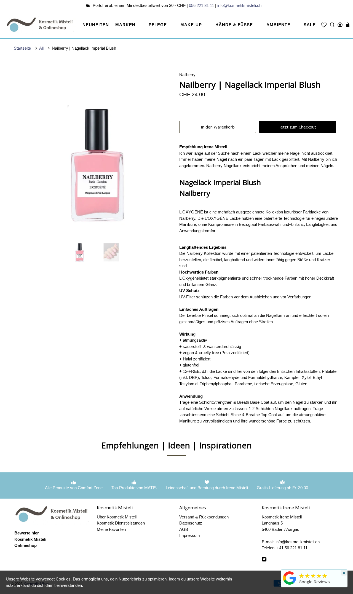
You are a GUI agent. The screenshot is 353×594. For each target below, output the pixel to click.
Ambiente (278, 24)
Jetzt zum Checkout (297, 127)
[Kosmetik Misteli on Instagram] (264, 560)
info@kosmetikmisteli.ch (239, 5)
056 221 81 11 (201, 5)
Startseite (22, 48)
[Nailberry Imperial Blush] (94, 152)
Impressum (189, 535)
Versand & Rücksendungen (204, 517)
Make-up (191, 24)
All (41, 48)
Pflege (158, 24)
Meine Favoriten (111, 529)
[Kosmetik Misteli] (41, 24)
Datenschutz (190, 523)
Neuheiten (95, 24)
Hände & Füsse (234, 24)
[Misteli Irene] (290, 584)
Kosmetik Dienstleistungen (121, 523)
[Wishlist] (323, 24)
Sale (310, 24)
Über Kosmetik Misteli (117, 517)
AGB (183, 529)
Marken (125, 24)
